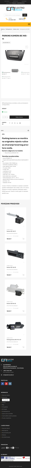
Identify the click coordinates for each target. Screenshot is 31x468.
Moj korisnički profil (6, 432)
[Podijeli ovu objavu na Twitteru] (12, 123)
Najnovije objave (6, 395)
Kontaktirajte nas (6, 411)
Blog (3, 404)
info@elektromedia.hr (8, 375)
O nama (3, 402)
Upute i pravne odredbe (7, 413)
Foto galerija (5, 407)
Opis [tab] (2, 130)
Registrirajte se (20, 3)
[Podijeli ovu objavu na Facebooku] (9, 123)
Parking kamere (9, 29)
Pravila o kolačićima (6, 418)
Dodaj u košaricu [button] (23, 239)
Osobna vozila (16, 29)
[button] (26, 47)
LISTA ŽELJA (15, 1)
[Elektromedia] (15, 10)
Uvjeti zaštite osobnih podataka (9, 415)
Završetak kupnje (6, 437)
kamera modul (8, 191)
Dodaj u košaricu (19, 117)
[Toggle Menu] (29, 24)
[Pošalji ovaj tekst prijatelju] (20, 123)
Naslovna (3, 29)
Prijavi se (14, 3)
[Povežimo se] (2, 384)
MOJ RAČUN (7, 1)
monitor (7, 193)
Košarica (4, 435)
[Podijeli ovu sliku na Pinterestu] (15, 123)
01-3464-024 (12, 19)
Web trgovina (5, 430)
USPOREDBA (24, 1)
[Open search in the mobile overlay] (15, 15)
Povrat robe (6, 400)
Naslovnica (4, 397)
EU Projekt (4, 409)
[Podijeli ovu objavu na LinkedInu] (17, 123)
